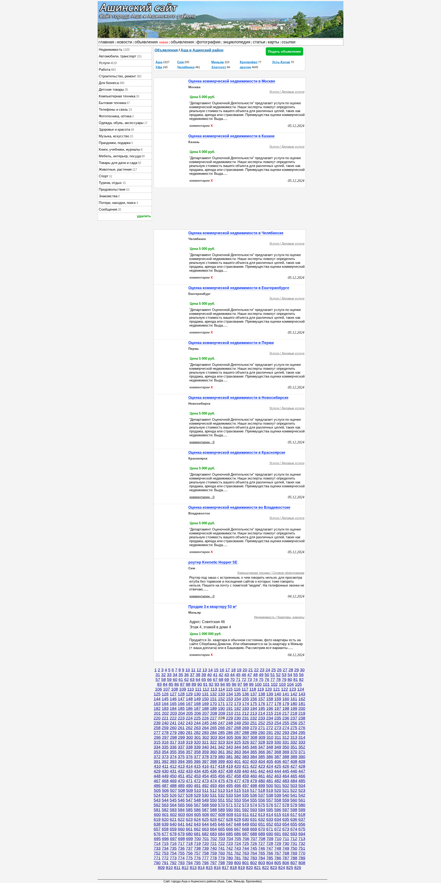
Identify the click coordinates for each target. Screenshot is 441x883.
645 (213, 824)
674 (293, 829)
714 (157, 843)
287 (237, 732)
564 (173, 805)
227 (213, 718)
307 (245, 737)
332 (293, 742)
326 (245, 742)
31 (157, 674)
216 (277, 713)
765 (261, 853)
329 (269, 742)
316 (165, 742)
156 (253, 699)
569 (213, 805)
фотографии (208, 42)
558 (277, 800)
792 (173, 862)
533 (229, 795)
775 (189, 858)
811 (177, 867)
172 (229, 703)
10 (187, 670)
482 (277, 781)
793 (181, 862)
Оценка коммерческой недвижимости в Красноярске (236, 452)
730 (285, 843)
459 (245, 776)
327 (253, 742)
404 (261, 761)
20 (245, 670)
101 (266, 684)
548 (197, 800)
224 (189, 718)
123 (292, 689)
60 (175, 679)
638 (157, 824)
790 (157, 862)
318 (181, 742)
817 (225, 867)
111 (198, 689)
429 (157, 771)
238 (301, 718)
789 (301, 858)
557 (269, 800)
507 (173, 790)
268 (237, 727)
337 (181, 747)
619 (157, 819)
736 (181, 848)
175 (253, 703)
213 (253, 713)
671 (269, 829)
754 (173, 853)
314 (301, 737)
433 (189, 771)
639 (165, 824)
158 (269, 699)
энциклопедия (236, 42)
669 (253, 829)
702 (213, 838)
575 (261, 805)
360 (213, 752)
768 (285, 853)
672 (277, 829)
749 (285, 848)
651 (261, 824)
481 (269, 781)
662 (197, 829)
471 (189, 781)
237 (293, 718)
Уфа (158, 67)
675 (301, 829)
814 (201, 867)
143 (301, 694)
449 (165, 776)
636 (293, 819)
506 (165, 790)
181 (301, 703)
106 (158, 689)
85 (171, 684)
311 (277, 737)
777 (205, 858)
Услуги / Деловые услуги (286, 91)
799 (229, 862)
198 (285, 708)
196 (269, 708)
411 (165, 766)
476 (229, 781)
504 (301, 785)
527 (181, 795)
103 (282, 684)
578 (285, 805)
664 (213, 829)
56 (301, 674)
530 (205, 795)
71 (238, 679)
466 (301, 776)
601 (165, 814)
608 (221, 814)
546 (181, 800)
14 (210, 670)
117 (245, 689)
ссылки (288, 42)
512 (213, 790)
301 (197, 737)
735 (173, 848)
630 (245, 819)
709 (269, 838)
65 (203, 679)
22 (256, 670)
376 (189, 756)
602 (173, 814)
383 (245, 756)
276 (301, 727)
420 (237, 766)
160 (285, 699)
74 (255, 679)
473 (205, 781)
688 (253, 834)
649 (245, 824)
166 (181, 703)
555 (253, 800)
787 (285, 858)
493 (213, 785)
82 (301, 679)
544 (165, 800)
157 (261, 699)
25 (273, 670)
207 (205, 713)
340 (205, 747)
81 (295, 679)
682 (205, 834)
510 (197, 790)
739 (205, 848)
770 (301, 853)
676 (157, 834)
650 (253, 824)
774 (181, 858)
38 (198, 674)
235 (277, 718)
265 (213, 727)
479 (253, 781)
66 (209, 679)
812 (185, 867)
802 (253, 862)
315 (157, 742)
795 (197, 862)
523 (301, 790)
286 (229, 732)
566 (189, 805)
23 (262, 670)
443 (269, 771)
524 (157, 795)
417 (213, 766)
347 (261, 747)
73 (249, 679)
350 (285, 747)
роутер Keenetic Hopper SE (212, 562)
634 (277, 819)
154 (237, 699)
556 (261, 800)
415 (197, 766)
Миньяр (217, 62)
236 (285, 718)
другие (245, 67)
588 (213, 809)
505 (157, 790)
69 (226, 679)
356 (181, 752)
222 (173, 718)
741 (221, 848)
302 (205, 737)
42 (221, 674)
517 (253, 790)
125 (157, 694)
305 (229, 737)
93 (217, 684)
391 (157, 761)
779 (221, 858)
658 (165, 829)
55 (295, 674)
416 (205, 766)
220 (157, 718)
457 (229, 776)
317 (173, 742)
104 (290, 684)
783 (253, 858)
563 (165, 805)
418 (221, 766)
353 (157, 752)
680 (189, 834)
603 (181, 814)
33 (169, 674)
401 (237, 761)
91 (205, 684)
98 (245, 684)
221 (165, 718)
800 (237, 862)
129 (189, 694)
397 (205, 761)
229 (229, 718)
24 (268, 670)
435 (205, 771)
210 (229, 713)
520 (277, 790)
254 (277, 723)
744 (245, 848)
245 (205, 723)
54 (290, 674)
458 (237, 776)
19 (239, 670)
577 (277, 805)
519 (269, 790)
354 (165, 752)
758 (205, 853)
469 (173, 781)
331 (285, 742)
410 (157, 766)
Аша (158, 62)
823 (273, 867)
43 (226, 674)
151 (213, 699)
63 (192, 679)
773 (173, 858)
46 (244, 674)
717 (181, 843)
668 (245, 829)
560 (293, 800)
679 (181, 834)
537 (261, 795)
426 (285, 766)
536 (253, 795)
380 (221, 756)
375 (181, 756)
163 (157, 703)
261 (181, 727)
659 (173, 829)
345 (245, 747)
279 (173, 732)
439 (237, 771)
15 (216, 670)
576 (269, 805)
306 (237, 737)
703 (221, 838)
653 (277, 824)
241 (173, 723)
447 (301, 771)
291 (269, 732)
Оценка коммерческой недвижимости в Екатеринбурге (238, 288)
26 (279, 670)
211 (237, 713)
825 (289, 867)
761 (229, 853)
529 (197, 795)
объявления (151, 42)
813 (193, 867)
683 (213, 834)
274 (285, 727)
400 (229, 761)
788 (293, 858)
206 (197, 713)
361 (221, 752)
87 (182, 684)
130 (197, 694)
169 (205, 703)
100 (258, 684)
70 (232, 679)
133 (221, 694)
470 (181, 781)
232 (253, 718)
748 (277, 848)
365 (253, 752)
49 (261, 674)
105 (298, 684)
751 (301, 848)
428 (301, 766)
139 (269, 694)
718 (189, 843)
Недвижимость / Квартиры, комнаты (279, 617)
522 (293, 790)
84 (165, 684)
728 (269, 843)
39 (203, 674)
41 (215, 674)
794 (189, 862)
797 (213, 862)
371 (301, 752)
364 (245, 752)
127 (173, 694)
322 (213, 742)
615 (277, 814)
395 (189, 761)
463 (277, 776)
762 (237, 853)
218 (293, 713)
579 (293, 805)
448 (157, 776)
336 (173, 747)
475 (221, 781)
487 (165, 785)
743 (237, 848)
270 (253, 727)
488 (173, 785)
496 (237, 785)
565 (181, 805)
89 (194, 684)
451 (181, 776)
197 (277, 708)
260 (173, 727)
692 (285, 834)
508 (181, 790)
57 (157, 679)
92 (211, 684)
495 (229, 785)
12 (199, 670)
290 (261, 732)
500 (269, 785)
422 (253, 766)
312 (285, 737)
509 (189, 790)
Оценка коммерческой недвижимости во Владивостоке (239, 507)
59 (169, 679)
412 (173, 766)
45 (238, 674)
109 (182, 689)
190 (221, 708)
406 (277, 761)
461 (261, 776)
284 (213, 732)
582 (165, 809)
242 (181, 723)
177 (269, 703)
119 (260, 689)
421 (245, 766)
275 (293, 727)
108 (174, 689)
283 (205, 732)
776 (197, 858)
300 (189, 737)
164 (165, 703)
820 (249, 867)
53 (284, 674)
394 (181, 761)
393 (173, 761)
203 (173, 713)
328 (261, 742)
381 (229, 756)
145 (165, 699)
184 (173, 708)
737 (189, 848)
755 (181, 853)
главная (106, 42)
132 (213, 694)
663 (205, 829)
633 (269, 819)
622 (181, 819)
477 (237, 781)
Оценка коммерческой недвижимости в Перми (231, 343)
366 (261, 752)
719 (197, 843)
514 (229, 790)
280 (181, 732)
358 (197, 752)
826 (297, 867)
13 (204, 670)
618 (301, 814)
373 (165, 756)
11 (193, 670)
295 (301, 732)
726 (253, 843)
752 (157, 853)
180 (293, 703)
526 (173, 795)
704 (229, 838)
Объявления (166, 50)
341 (213, 747)
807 (293, 862)
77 (272, 679)
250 (245, 723)
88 (188, 684)
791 (165, 862)
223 (181, 718)
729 (277, 843)
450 (173, 776)
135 (237, 694)
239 (157, 723)
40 (209, 674)
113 (213, 689)
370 (293, 752)
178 (277, 703)
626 (213, 819)
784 (261, 858)
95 (228, 684)
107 (166, 689)
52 (278, 674)
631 (253, 819)
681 (197, 834)
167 (189, 703)
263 (197, 727)
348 (269, 747)
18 (233, 670)
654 (285, 824)
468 (165, 781)
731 (293, 843)
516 (245, 790)
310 (269, 737)
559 (285, 800)
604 (189, 814)
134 (229, 694)
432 (181, 771)
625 (205, 819)
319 (189, 742)
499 (261, 785)
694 (301, 834)
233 (261, 718)
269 (245, 727)
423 (261, 766)
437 (221, 771)
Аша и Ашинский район (202, 50)
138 (261, 694)
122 (284, 689)
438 (229, 771)
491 (197, 785)
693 (293, 834)
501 (277, 785)
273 (277, 727)
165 (173, 703)
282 (197, 732)
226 (205, 718)
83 (159, 684)
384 (253, 756)
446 (293, 771)
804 (269, 862)
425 (277, 766)
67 (215, 679)
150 (205, 699)
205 (189, 713)
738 (197, 848)
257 (301, 723)
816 (217, 867)
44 (232, 674)
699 (189, 838)
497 (245, 785)
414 (189, 766)
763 (245, 853)
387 (277, 756)
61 (180, 679)
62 (186, 679)
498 (253, 785)
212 (245, 713)
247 (221, 723)
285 (221, 732)
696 (165, 838)
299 (181, 737)
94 (222, 684)
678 (173, 834)
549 (205, 800)
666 (229, 829)
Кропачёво (248, 62)
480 (261, 781)
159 (277, 699)
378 (205, 756)
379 (213, 756)
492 (205, 785)
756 (189, 853)
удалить (144, 216)
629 (237, 819)
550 (213, 800)
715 (165, 843)
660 (181, 829)
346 (253, 747)
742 (229, 848)
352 (301, 747)
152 (221, 699)
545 (173, 800)
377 (197, 756)
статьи (259, 42)
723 (229, 843)
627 (221, 819)
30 (302, 670)
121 (276, 689)
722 (221, 843)
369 (285, 752)
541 (293, 795)
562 (157, 805)
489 (181, 785)
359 (205, 752)
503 (293, 785)
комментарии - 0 (202, 442)
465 (293, 776)
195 (261, 708)
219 (301, 713)
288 (245, 732)
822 (265, 867)
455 (213, 776)
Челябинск (186, 67)
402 (245, 761)
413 (181, 766)
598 (293, 809)
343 (229, 747)
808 (301, 862)
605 (197, 814)
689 (261, 834)
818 (233, 867)
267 (229, 727)
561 (301, 800)
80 (290, 679)
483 (285, 781)
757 (197, 853)
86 (176, 684)
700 (197, 838)
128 (181, 694)
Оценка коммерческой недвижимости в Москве (231, 81)
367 (269, 752)
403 (253, 761)
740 (213, 848)
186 (189, 708)
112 (206, 689)
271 (261, 727)
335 (165, 747)
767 (277, 853)
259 (165, 727)
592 (245, 809)
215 (269, 713)
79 (284, 679)
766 (269, 853)
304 (221, 737)
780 (229, 858)
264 (205, 727)
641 (181, 824)
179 (285, 703)
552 (229, 800)
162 (301, 699)
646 (221, 824)
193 (245, 708)
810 (169, 867)
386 (269, 756)
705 (237, 838)
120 (268, 689)
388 (285, 756)
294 (293, 732)
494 (221, 785)
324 (229, 742)
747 (269, 848)
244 (197, 723)
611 (245, 814)
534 (237, 795)
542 (301, 795)
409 (301, 761)
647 (229, 824)
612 (253, 814)
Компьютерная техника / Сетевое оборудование (270, 573)
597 (285, 809)
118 (252, 689)
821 (257, 867)
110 (190, 689)
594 (261, 809)
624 (197, 819)
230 (237, 718)
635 (285, 819)
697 (173, 838)
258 (157, 727)
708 (261, 838)
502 (285, 785)
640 (173, 824)
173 (237, 703)
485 (301, 781)
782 (245, 858)
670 (261, 829)
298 (173, 737)
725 (245, 843)
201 (157, 713)
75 (261, 679)
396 (197, 761)
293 (285, 732)
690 (269, 834)
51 (272, 674)
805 (277, 862)
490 (189, 785)
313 (293, 737)
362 (229, 752)
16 (222, 670)
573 (245, 805)
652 (269, 824)
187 (197, 708)
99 (251, 684)
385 (261, 756)
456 (221, 776)
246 (213, 723)
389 (293, 756)
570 (221, 805)
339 (197, 747)
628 (229, 819)
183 (165, 708)
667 (237, 829)
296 (157, 737)
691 (277, 834)
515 (237, 790)
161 (293, 699)
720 (205, 843)
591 (237, 809)
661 (189, 829)
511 (205, 790)
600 (157, 814)
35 (180, 674)
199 (293, 708)
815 (209, 867)
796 (205, 862)
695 (157, 838)
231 (245, 718)
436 (213, 771)
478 (245, 781)
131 (205, 694)
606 (205, 814)
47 (249, 674)
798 (221, 862)
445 (285, 771)
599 (301, 809)
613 (261, 814)
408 (293, 761)
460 (253, 776)
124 (300, 689)
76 (267, 679)
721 (213, 843)
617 (293, 814)
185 (181, 708)
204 (181, 713)
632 (261, 819)
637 (301, 819)
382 (237, 756)
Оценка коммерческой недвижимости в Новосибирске (238, 398)
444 (277, 771)
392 (165, 761)
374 (173, 756)
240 (165, 723)
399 (221, 761)
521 (285, 790)
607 (213, 814)
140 (277, 694)
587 (205, 809)
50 (267, 674)
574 (253, 805)
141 (285, 694)
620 (165, 819)
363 (237, 752)
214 (261, 713)
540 (285, 795)
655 (293, 824)
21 (250, 670)
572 (237, 805)
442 (261, 771)
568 (205, 805)
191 (229, 708)
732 (301, 843)
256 (293, 723)
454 (205, 776)
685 (229, 834)
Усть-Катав (281, 62)
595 (269, 809)
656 (301, 824)
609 (229, 814)
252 (261, 723)
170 (213, 703)
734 (165, 848)
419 (229, 766)
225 (197, 718)
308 (253, 737)
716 (173, 843)
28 (290, 670)
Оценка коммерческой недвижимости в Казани (231, 136)
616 (285, 814)
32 (163, 674)
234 (269, 718)
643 (197, 824)
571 (229, 805)
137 (253, 694)
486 (157, 785)
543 (157, 800)
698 (181, 838)
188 (205, 708)
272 (269, 727)
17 (227, 670)
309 (261, 737)
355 (173, 752)
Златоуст (218, 67)
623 (189, 819)
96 (234, 684)
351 (293, 747)
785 (269, 858)
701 (205, 838)
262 (189, 727)
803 (261, 862)
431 (173, 771)
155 (245, 699)
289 (253, 732)
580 (301, 805)
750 (293, 848)
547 (189, 800)
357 (189, 752)
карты (273, 42)
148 (189, 699)
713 (301, 838)
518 (261, 790)
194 (253, 708)
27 (285, 670)
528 (189, 795)
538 (269, 795)
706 (245, 838)
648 (237, 824)
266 (221, 727)
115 (229, 689)
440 (245, 771)
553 (237, 800)
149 (197, 699)
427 (293, 766)
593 (253, 809)
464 (285, 776)
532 (221, 795)
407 (285, 761)
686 (237, 834)
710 (277, 838)
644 (205, 824)
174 (245, 703)
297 (165, 737)
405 (269, 761)
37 (192, 674)
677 (165, 834)
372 (157, 756)
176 (261, 703)
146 (173, 699)
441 (253, 771)
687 (245, 834)
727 (261, 843)
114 (221, 689)
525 (165, 795)
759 (213, 853)
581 (157, 809)
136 (245, 694)
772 (165, 858)
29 (296, 670)
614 (269, 814)
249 (237, 723)
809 (161, 867)
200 (301, 708)
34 (175, 674)
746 (261, 848)
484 (293, 781)
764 (253, 853)
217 (285, 713)
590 (229, 809)
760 (221, 853)
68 (221, 679)
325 (237, 742)
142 (293, 694)
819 (241, 867)
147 (181, 699)
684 (221, 834)
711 (286, 838)
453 (197, 776)
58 (163, 679)
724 (237, 843)
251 (253, 723)
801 (245, 862)
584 (181, 809)
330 (277, 742)
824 (281, 867)
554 (245, 800)
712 (293, 838)
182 (157, 708)
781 (237, 858)
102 (274, 684)
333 (301, 742)
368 (277, 752)
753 (165, 853)
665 (221, 829)
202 (165, 713)
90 (199, 684)
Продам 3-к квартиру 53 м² (212, 607)
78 (278, 679)
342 (221, 747)
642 (189, 824)
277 (157, 732)
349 (277, 747)
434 (197, 771)
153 (229, 699)
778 (213, 858)
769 (293, 853)
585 (189, 809)
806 (285, 862)
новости (124, 42)
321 (205, 742)
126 (165, 694)
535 (245, 795)
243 (189, 723)
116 (237, 689)
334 (157, 747)
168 (197, 703)
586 (197, 809)
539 (277, 795)
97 (239, 684)
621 (173, 819)
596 (277, 809)
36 (186, 674)
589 (221, 809)
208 (213, 713)
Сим (180, 62)
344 (237, 747)
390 (301, 756)
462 (269, 776)
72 (244, 679)
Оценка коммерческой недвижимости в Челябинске (235, 233)
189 (213, 708)
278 (165, 732)
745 (253, 848)
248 (229, 723)
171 (221, 703)
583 (173, 809)
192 (237, 708)
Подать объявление (284, 51)
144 (157, 699)
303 (213, 737)
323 (221, 742)
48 (255, 674)
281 (189, 732)
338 (189, 747)
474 (213, 781)
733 (157, 848)
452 (189, 776)
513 (221, 790)
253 (269, 723)
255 (285, 723)
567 (197, 805)
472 (197, 781)
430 (165, 771)
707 (253, 838)
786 (277, 858)
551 (221, 800)
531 (213, 795)
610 (237, 814)
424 (269, 766)
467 (157, 781)
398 (213, 761)
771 (157, 858)
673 (285, 829)
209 (221, 713)
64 (198, 679)
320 (197, 742)
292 (277, 732)
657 (157, 829)
